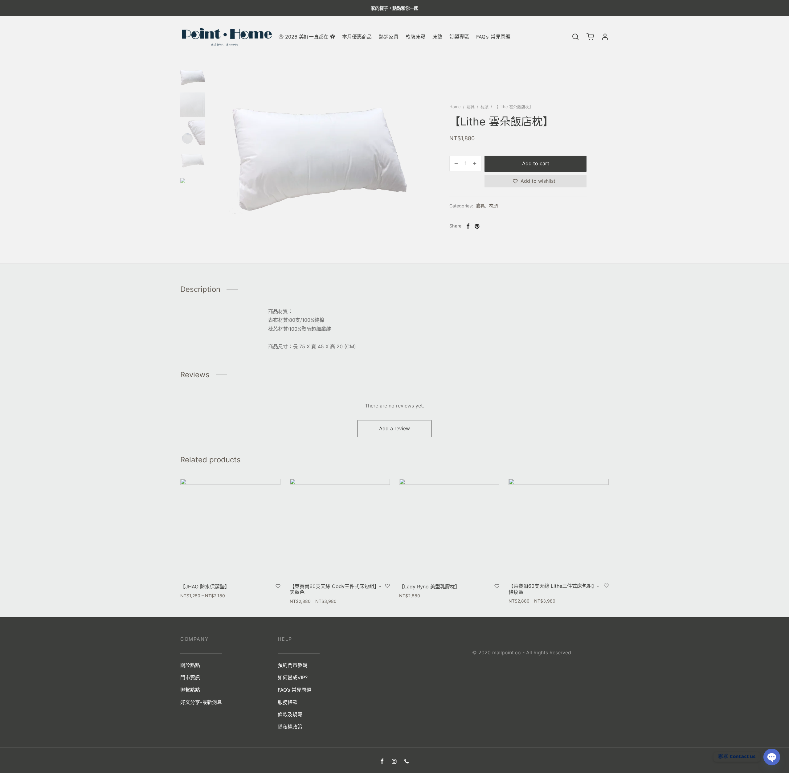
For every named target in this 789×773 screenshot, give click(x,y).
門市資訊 (190, 677)
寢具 (471, 106)
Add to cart (535, 163)
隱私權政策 (290, 727)
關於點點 (190, 665)
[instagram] (394, 762)
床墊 (437, 37)
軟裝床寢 (415, 37)
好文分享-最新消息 (201, 702)
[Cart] (590, 36)
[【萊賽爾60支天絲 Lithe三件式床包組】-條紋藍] (559, 528)
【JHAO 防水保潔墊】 (205, 586)
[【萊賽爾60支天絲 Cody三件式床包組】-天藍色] (340, 529)
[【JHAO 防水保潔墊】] (230, 529)
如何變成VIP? (293, 677)
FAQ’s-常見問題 (493, 37)
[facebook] (382, 762)
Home (455, 106)
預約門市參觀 (292, 665)
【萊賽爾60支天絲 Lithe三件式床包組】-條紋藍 (554, 589)
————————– (299, 653)
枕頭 (484, 106)
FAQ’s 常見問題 (294, 690)
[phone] (406, 762)
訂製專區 (459, 37)
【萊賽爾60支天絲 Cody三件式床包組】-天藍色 (335, 589)
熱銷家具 (389, 37)
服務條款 (287, 702)
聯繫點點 (190, 690)
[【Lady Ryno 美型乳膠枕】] (449, 529)
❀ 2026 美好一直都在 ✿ (307, 37)
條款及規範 (290, 714)
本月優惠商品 (357, 37)
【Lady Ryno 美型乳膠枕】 (429, 586)
